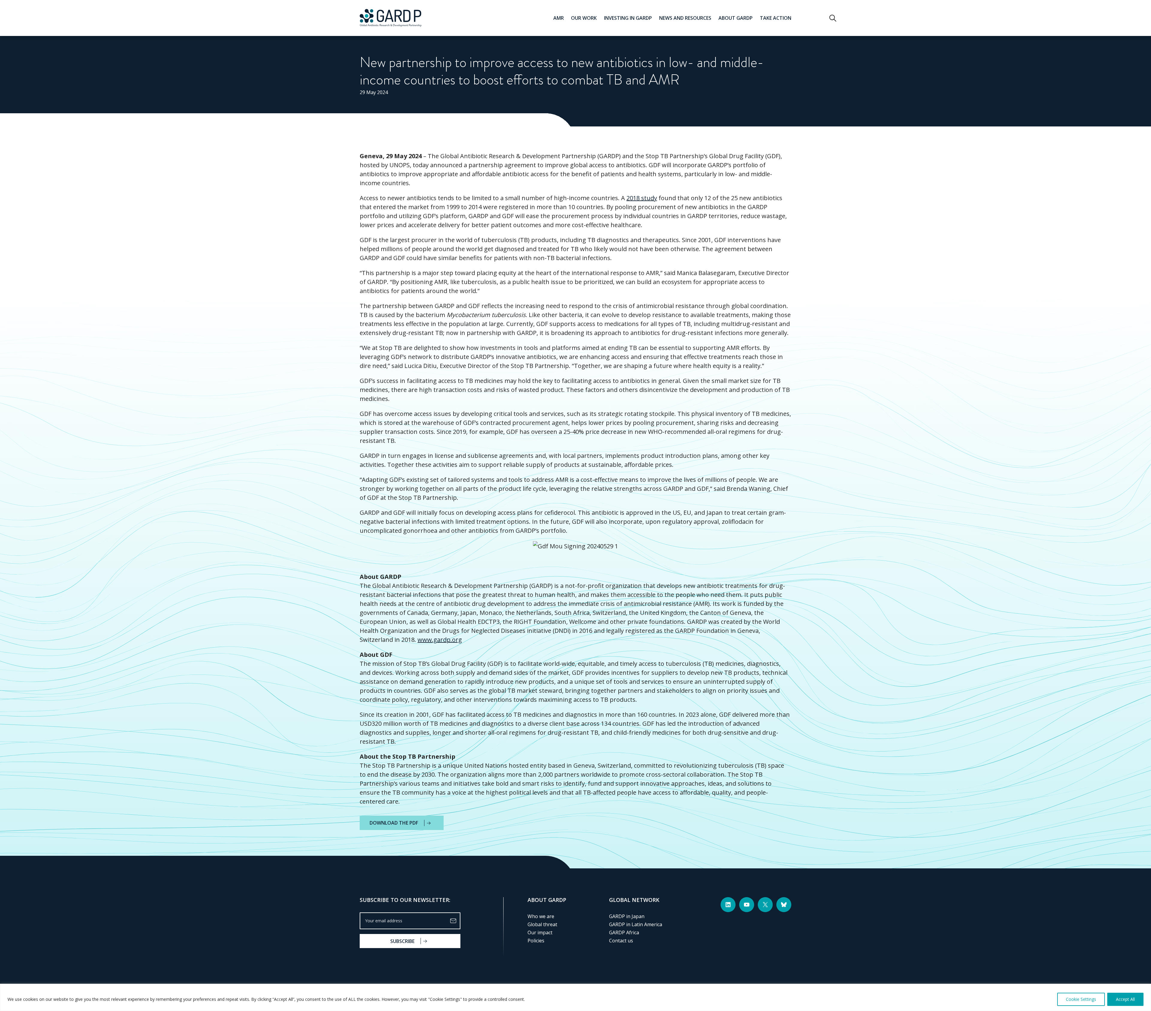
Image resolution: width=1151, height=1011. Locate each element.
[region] (575, 997)
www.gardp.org (440, 640)
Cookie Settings (1081, 999)
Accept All (1125, 999)
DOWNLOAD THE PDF (394, 823)
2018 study (641, 198)
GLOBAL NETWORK (634, 899)
